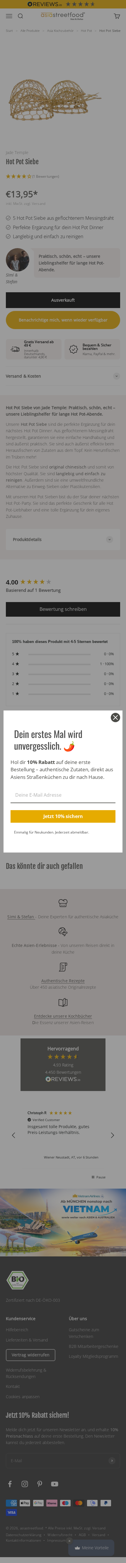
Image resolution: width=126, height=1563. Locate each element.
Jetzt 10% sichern (63, 816)
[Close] (115, 717)
